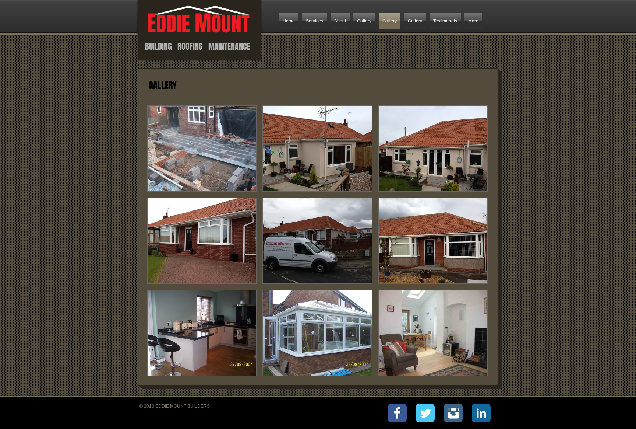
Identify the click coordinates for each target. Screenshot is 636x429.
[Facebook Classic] (397, 413)
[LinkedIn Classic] (481, 413)
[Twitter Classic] (425, 413)
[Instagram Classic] (453, 413)
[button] (202, 148)
